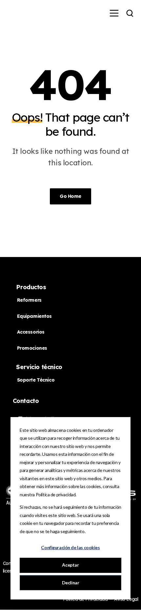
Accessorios (31, 332)
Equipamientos (34, 316)
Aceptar (70, 565)
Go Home (70, 196)
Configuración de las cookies (70, 547)
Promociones (32, 348)
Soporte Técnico (36, 380)
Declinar (70, 582)
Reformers (29, 300)
